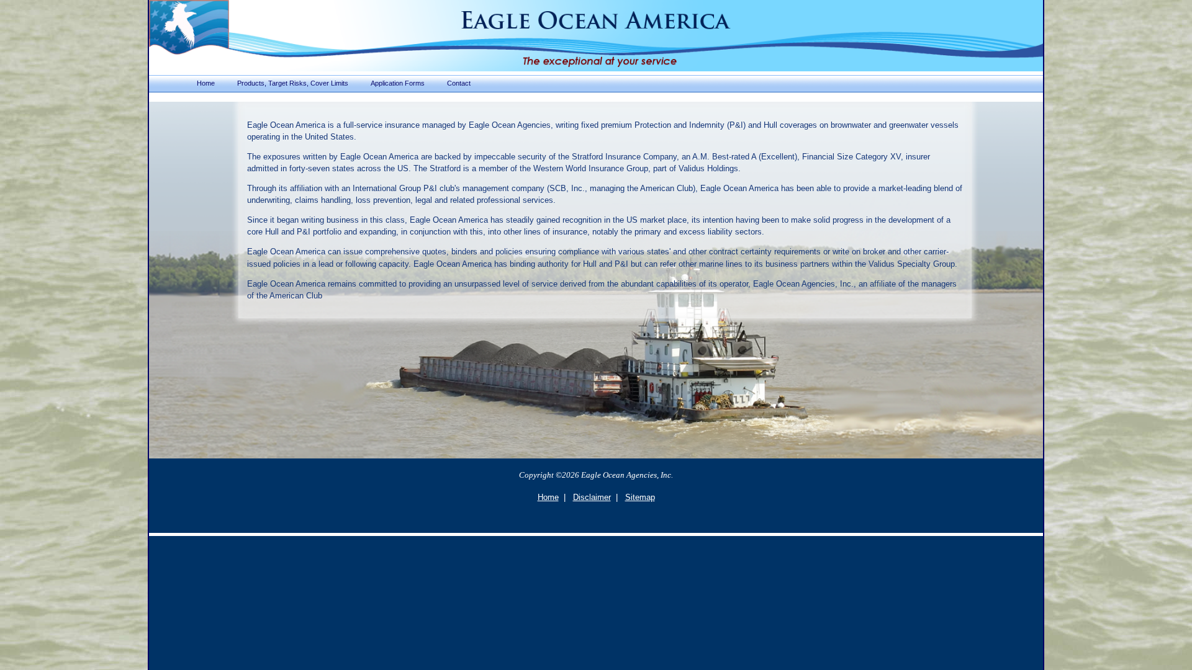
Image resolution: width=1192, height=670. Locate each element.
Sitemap (640, 497)
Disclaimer (592, 497)
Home (548, 497)
